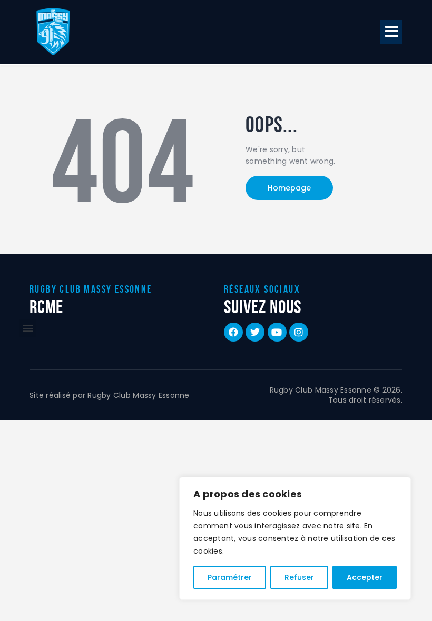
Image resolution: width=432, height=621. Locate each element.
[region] (295, 538)
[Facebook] (233, 332)
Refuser (299, 577)
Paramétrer (230, 577)
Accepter (364, 577)
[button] (391, 32)
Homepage (289, 188)
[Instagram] (298, 332)
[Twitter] (255, 332)
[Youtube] (277, 332)
